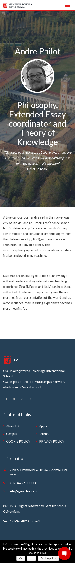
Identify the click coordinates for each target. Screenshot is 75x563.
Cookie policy (48, 558)
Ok (20, 558)
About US (12, 426)
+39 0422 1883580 (23, 483)
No (31, 558)
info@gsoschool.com (24, 491)
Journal (44, 434)
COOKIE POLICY (18, 441)
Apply (43, 426)
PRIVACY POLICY (51, 441)
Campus (11, 434)
